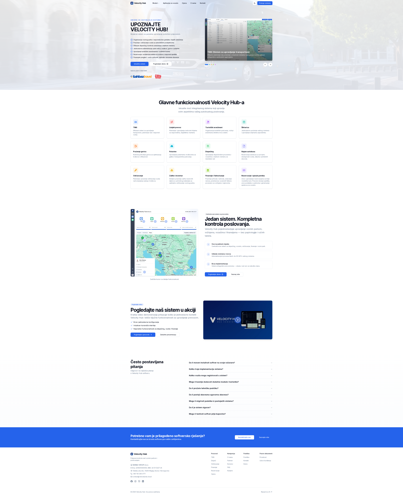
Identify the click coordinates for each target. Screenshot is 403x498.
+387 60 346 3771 (139, 474)
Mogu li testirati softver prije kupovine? (207, 414)
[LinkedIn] (143, 481)
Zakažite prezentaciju (168, 335)
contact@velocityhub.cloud (142, 477)
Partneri (230, 460)
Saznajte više (264, 437)
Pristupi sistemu (265, 3)
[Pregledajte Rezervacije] (215, 64)
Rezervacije (215, 471)
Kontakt (202, 3)
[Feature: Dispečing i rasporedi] (155, 221)
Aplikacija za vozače (170, 3)
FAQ (228, 467)
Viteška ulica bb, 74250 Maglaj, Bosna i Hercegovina (151, 471)
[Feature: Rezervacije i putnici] (187, 221)
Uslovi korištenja (265, 460)
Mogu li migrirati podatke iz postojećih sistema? (211, 401)
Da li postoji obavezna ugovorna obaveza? (209, 395)
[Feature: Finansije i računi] (176, 221)
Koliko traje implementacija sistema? (206, 369)
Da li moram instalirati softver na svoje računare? (212, 363)
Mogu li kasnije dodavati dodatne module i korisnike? (214, 382)
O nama (193, 3)
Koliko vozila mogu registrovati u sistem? (208, 375)
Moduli (155, 3)
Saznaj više (235, 274)
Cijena (184, 3)
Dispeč (213, 460)
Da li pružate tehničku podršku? (203, 388)
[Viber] (139, 481)
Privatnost (263, 457)
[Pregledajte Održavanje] (211, 64)
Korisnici (230, 464)
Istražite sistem (139, 64)
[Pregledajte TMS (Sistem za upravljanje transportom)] (206, 64)
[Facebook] (132, 481)
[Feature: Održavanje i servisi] (166, 221)
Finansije (214, 467)
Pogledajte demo (159, 64)
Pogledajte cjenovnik (141, 335)
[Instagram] (135, 481)
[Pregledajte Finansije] (213, 64)
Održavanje (215, 464)
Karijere (230, 471)
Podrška (246, 457)
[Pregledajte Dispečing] (209, 64)
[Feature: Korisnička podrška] (144, 272)
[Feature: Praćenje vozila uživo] (144, 240)
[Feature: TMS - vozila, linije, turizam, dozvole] (143, 221)
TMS (212, 457)
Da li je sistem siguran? (200, 407)
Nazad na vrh (265, 492)
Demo (245, 464)
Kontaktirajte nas (244, 437)
